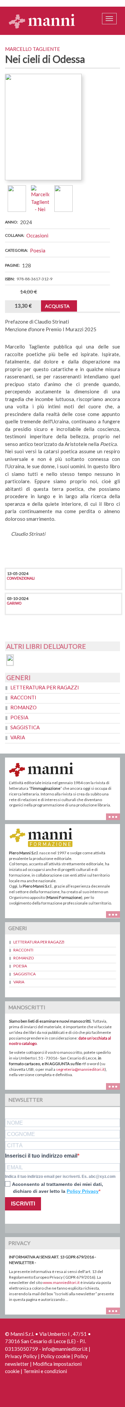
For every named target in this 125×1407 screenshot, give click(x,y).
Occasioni (37, 235)
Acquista (57, 306)
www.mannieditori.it (61, 1282)
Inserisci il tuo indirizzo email (41, 1156)
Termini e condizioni (45, 1371)
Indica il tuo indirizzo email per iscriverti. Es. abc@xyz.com (60, 1176)
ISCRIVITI (23, 1203)
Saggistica (25, 727)
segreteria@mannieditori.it (80, 1069)
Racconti (23, 697)
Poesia (37, 250)
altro (115, 914)
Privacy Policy (21, 1356)
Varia (17, 737)
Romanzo (23, 707)
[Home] (42, 21)
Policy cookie (55, 1356)
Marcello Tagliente (32, 49)
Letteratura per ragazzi (44, 687)
